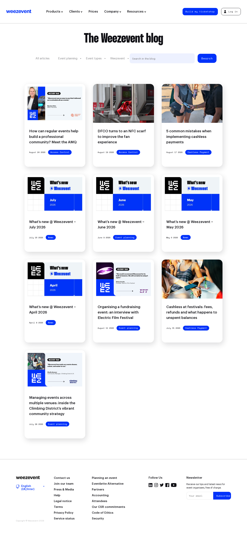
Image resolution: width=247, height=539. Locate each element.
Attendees (99, 501)
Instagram (156, 485)
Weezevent (24, 11)
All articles (43, 58)
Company (111, 11)
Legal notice (63, 501)
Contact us (62, 478)
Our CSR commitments (108, 507)
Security (98, 518)
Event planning (67, 58)
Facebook (167, 485)
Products (53, 11)
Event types (94, 58)
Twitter (162, 485)
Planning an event (104, 478)
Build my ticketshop (200, 11)
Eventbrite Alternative (108, 483)
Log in (233, 11)
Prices (93, 11)
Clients (75, 11)
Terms (58, 507)
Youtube (174, 485)
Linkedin (150, 485)
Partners (98, 489)
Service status (64, 518)
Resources (135, 11)
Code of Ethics (102, 512)
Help (57, 495)
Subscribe (223, 495)
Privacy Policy (63, 512)
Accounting (100, 495)
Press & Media (64, 489)
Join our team (64, 483)
